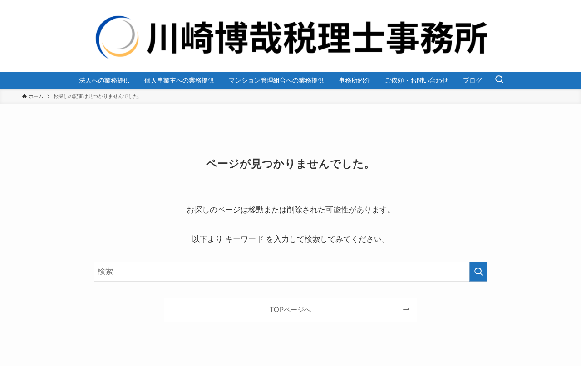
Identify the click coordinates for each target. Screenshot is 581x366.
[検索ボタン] (499, 80)
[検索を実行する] (478, 272)
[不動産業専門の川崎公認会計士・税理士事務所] (290, 36)
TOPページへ (290, 309)
